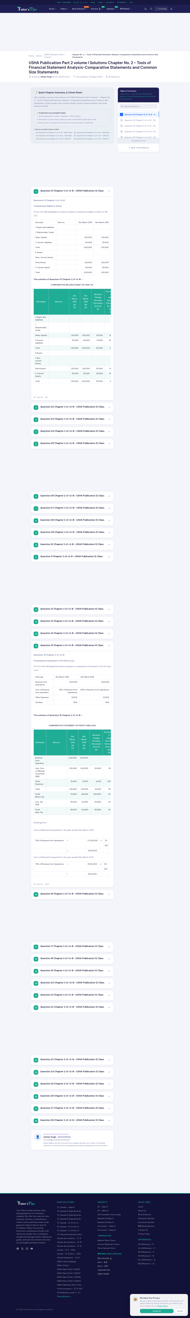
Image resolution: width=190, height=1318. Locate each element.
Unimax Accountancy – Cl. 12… (70, 1242)
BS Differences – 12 (146, 1263)
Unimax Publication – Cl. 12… (69, 1257)
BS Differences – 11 (146, 1252)
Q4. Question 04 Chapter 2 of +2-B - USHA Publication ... (95, 136)
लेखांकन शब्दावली (103, 1274)
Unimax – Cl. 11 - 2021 (66, 1250)
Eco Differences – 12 (146, 1260)
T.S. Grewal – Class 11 (66, 1207)
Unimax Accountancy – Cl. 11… (69, 1238)
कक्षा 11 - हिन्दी (102, 1262)
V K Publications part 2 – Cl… (69, 1292)
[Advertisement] (95, 31)
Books (39, 56)
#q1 (46, 397)
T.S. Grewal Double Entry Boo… (70, 1234)
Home (31, 56)
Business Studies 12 (106, 1222)
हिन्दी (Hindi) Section (146, 1226)
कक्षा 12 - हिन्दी (103, 1266)
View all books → (64, 1296)
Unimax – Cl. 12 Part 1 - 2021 (69, 1254)
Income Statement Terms (108, 1244)
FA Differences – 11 (146, 1244)
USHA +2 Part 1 (63, 1265)
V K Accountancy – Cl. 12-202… (70, 1289)
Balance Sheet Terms (106, 1240)
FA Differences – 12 (146, 1256)
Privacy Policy (144, 1234)
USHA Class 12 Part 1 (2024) (68, 1273)
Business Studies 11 (105, 1218)
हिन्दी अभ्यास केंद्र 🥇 (105, 1258)
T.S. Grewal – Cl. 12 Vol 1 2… (68, 1223)
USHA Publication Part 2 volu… (69, 1285)
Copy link (39, 397)
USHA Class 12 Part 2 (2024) (69, 1281)
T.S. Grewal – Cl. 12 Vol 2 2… (68, 1226)
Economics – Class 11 (106, 1226)
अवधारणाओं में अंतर (104, 1270)
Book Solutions (144, 1214)
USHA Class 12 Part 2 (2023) (69, 1277)
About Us (142, 1210)
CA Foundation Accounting (109, 1214)
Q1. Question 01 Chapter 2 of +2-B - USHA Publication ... (57, 133)
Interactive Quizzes (146, 1218)
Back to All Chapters (140, 148)
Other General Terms (106, 1248)
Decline (180, 1311)
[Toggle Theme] (145, 8)
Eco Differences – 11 (146, 1248)
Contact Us (143, 1230)
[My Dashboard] (171, 8)
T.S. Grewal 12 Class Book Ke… (69, 1211)
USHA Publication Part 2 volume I (54, 55)
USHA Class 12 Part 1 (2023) (68, 1269)
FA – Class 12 (103, 1210)
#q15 (47, 884)
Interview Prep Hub (146, 1222)
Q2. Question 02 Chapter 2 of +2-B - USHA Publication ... (95, 133)
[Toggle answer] (109, 191)
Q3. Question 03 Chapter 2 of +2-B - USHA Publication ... (57, 136)
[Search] (151, 8)
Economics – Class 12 (107, 1230)
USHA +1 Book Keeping (66, 1261)
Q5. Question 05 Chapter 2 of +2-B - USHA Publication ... (57, 139)
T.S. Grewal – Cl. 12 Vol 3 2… (68, 1230)
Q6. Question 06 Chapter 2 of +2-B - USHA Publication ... (95, 139)
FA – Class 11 (103, 1207)
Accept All (157, 1311)
